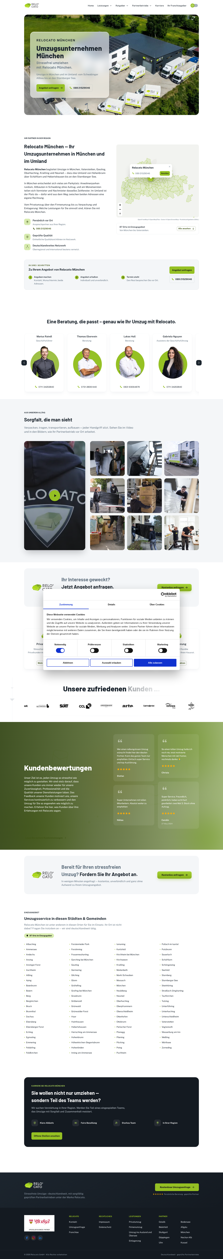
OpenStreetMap (173, 219)
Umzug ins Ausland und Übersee (140, 1234)
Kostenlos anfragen (173, 587)
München (185, 1232)
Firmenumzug (135, 1227)
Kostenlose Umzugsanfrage (175, 1187)
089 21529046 (81, 88)
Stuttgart (163, 1232)
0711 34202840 (46, 387)
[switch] (94, 650)
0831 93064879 (131, 387)
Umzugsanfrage (77, 1227)
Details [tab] (111, 604)
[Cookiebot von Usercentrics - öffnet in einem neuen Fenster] (163, 594)
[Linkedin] (40, 1238)
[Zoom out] (120, 209)
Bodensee (185, 1222)
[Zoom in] (120, 205)
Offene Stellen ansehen (47, 1136)
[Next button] (199, 362)
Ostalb (162, 1222)
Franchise (74, 1232)
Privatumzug (135, 1222)
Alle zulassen (155, 662)
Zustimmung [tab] (66, 604)
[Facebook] (27, 1238)
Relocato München (143, 167)
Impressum (104, 1222)
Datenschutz (105, 1227)
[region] (157, 180)
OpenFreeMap (143, 219)
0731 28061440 (89, 387)
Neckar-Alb (186, 1237)
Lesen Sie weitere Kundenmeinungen (44, 838)
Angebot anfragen (49, 88)
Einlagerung (135, 1241)
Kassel (184, 1242)
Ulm (161, 1242)
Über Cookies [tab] (157, 604)
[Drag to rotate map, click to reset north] (120, 214)
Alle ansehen (184, 228)
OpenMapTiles (155, 219)
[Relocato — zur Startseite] (34, 1185)
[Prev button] (24, 362)
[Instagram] (33, 1238)
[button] (104, 5)
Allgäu (184, 1227)
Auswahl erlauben (111, 662)
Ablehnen (68, 662)
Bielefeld (163, 1227)
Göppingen (164, 1237)
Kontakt (73, 1222)
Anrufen (165, 173)
